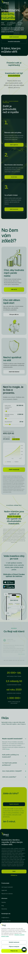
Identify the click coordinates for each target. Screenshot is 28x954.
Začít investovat (14, 37)
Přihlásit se (14, 868)
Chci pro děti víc (14, 314)
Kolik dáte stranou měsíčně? (9, 415)
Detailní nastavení (14, 942)
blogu (7, 741)
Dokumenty (4, 901)
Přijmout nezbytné (14, 946)
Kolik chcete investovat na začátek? (8, 407)
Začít (14, 864)
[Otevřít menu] (25, 2)
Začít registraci (14, 144)
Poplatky (3, 895)
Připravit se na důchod (7, 886)
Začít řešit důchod (14, 371)
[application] (14, 452)
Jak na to (14, 289)
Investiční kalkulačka (14, 41)
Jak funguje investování (7, 879)
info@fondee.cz (5, 910)
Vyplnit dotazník (14, 796)
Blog (2, 898)
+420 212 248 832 (6, 913)
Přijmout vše (14, 950)
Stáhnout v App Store (6, 922)
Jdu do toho (14, 177)
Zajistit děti (4, 883)
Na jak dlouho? (8, 421)
